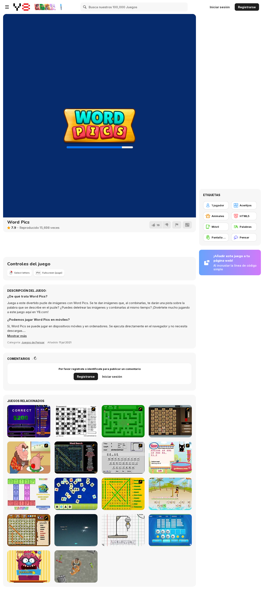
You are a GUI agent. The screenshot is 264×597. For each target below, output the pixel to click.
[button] (17, 336)
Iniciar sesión (220, 7)
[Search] (85, 7)
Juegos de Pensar (33, 342)
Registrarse (247, 7)
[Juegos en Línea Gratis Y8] (21, 7)
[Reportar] (176, 225)
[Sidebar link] (7, 7)
